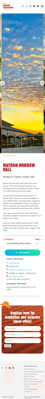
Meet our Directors (30, 374)
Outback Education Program (30, 385)
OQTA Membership (30, 379)
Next (37, 239)
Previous (9, 239)
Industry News (29, 369)
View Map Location (16, 276)
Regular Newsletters (31, 389)
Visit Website (23, 252)
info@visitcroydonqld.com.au (20, 270)
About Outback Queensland (34, 372)
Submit (7, 346)
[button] (3, 83)
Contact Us (28, 391)
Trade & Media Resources (33, 381)
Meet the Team (29, 376)
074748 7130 (13, 267)
